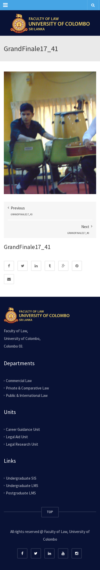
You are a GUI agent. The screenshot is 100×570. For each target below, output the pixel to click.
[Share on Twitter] (22, 266)
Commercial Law (19, 380)
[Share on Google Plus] (63, 266)
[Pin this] (77, 266)
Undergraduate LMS (22, 485)
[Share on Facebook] (9, 266)
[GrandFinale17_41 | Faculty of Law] (50, 23)
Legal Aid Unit (17, 436)
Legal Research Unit (22, 444)
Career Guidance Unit (23, 429)
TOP (50, 512)
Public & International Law (27, 395)
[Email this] (9, 279)
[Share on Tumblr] (50, 266)
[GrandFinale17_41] (50, 132)
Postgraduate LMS (21, 492)
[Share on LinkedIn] (36, 266)
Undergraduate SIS (21, 478)
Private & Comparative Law (27, 388)
